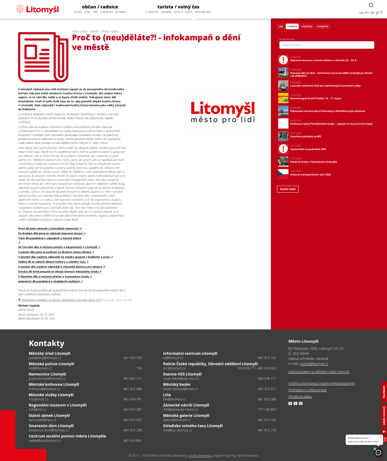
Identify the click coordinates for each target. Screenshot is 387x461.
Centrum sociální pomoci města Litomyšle (67, 436)
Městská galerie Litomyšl (186, 415)
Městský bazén (176, 384)
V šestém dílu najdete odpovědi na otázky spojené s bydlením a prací (64, 257)
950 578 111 (267, 378)
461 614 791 (132, 399)
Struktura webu (300, 396)
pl (377, 12)
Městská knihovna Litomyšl (54, 384)
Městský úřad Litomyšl (49, 353)
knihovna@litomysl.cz (44, 389)
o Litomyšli (151, 12)
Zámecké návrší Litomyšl (186, 405)
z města (292, 26)
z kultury (307, 26)
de (372, 12)
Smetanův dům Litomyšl (51, 425)
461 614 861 (132, 440)
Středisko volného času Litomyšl (193, 425)
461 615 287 (132, 409)
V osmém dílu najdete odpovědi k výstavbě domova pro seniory (60, 267)
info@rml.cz (37, 409)
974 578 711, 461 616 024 (257, 368)
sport (188, 12)
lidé (95, 12)
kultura (178, 12)
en (367, 12)
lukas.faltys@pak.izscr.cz (181, 378)
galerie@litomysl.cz (177, 420)
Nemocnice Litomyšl (47, 374)
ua (361, 12)
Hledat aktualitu (287, 39)
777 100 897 (267, 409)
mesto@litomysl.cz (314, 363)
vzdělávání (106, 12)
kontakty (121, 12)
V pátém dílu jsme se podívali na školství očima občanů (54, 252)
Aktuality (94, 30)
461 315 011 (267, 389)
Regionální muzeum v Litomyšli (58, 405)
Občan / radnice (80, 30)
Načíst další (288, 189)
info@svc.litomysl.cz (177, 430)
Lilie (167, 394)
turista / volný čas (178, 7)
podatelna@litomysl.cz (45, 358)
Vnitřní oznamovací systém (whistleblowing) (321, 383)
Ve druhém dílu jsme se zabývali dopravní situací (50, 233)
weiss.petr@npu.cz (42, 420)
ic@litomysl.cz (173, 358)
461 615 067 (132, 420)
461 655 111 (132, 378)
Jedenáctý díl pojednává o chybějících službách (49, 281)
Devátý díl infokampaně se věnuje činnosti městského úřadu (58, 271)
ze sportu (322, 26)
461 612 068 (132, 389)
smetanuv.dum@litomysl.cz (49, 430)
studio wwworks (200, 455)
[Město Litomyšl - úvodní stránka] (31, 9)
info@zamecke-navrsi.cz (180, 409)
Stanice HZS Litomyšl (182, 374)
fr (381, 12)
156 (139, 368)
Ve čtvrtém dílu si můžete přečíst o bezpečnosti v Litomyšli (57, 247)
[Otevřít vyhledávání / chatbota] (371, 5)
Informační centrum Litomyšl (190, 353)
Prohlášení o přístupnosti (307, 390)
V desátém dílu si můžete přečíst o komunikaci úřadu (53, 276)
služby (78, 12)
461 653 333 (132, 358)
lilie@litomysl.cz (174, 399)
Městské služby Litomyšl (51, 394)
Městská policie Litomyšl (51, 363)
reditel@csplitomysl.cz (45, 440)
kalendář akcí (203, 12)
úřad (87, 12)
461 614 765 (267, 420)
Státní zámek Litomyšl (49, 415)
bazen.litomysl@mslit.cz (180, 389)
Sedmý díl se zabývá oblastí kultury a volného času (52, 262)
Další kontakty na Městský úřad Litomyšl (318, 371)
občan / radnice (100, 7)
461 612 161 (267, 358)
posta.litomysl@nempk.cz (47, 378)
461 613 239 (132, 430)
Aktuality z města (109, 30)
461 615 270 (267, 430)
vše (281, 26)
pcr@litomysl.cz (174, 368)
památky (166, 12)
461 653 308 (267, 399)
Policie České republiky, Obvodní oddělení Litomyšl (210, 363)
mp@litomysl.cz (40, 368)
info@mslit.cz (38, 399)
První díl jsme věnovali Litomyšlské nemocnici (48, 228)
